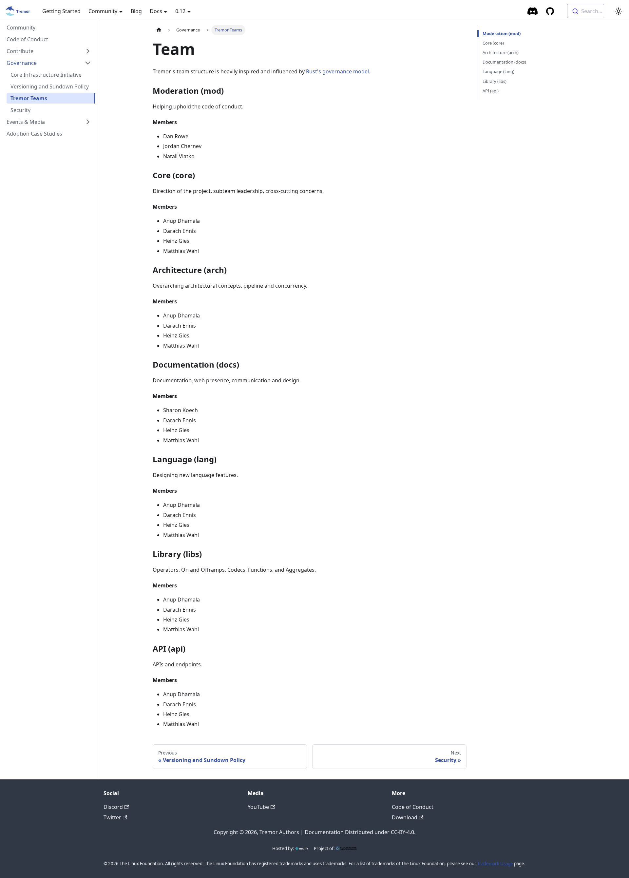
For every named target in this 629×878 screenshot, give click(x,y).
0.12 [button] (180, 11)
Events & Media (26, 121)
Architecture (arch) (501, 52)
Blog (136, 11)
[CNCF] (346, 848)
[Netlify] (301, 848)
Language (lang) (498, 71)
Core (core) (493, 43)
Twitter (112, 817)
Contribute (20, 51)
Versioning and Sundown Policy (49, 86)
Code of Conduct (27, 39)
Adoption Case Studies (34, 133)
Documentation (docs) (504, 62)
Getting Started (61, 11)
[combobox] (585, 11)
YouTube (258, 807)
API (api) (491, 91)
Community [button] (102, 11)
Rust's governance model (337, 71)
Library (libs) (494, 81)
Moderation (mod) (502, 33)
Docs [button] (156, 11)
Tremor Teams (28, 98)
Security (20, 110)
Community (21, 27)
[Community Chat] (533, 11)
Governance (22, 63)
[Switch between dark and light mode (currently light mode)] (618, 11)
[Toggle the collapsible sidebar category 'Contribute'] (88, 51)
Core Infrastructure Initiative (46, 74)
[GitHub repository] (550, 11)
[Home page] (159, 30)
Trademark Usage (495, 864)
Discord (113, 807)
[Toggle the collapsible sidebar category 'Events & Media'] (88, 122)
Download (404, 817)
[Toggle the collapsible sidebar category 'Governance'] (88, 63)
